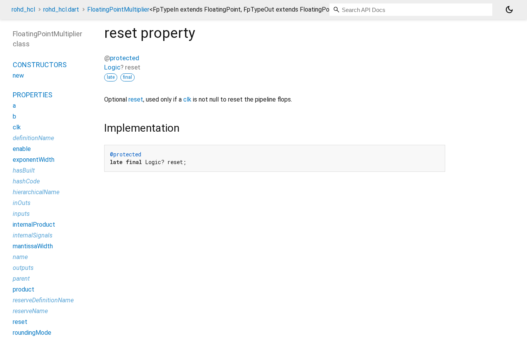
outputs (23, 267)
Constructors (40, 65)
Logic (112, 67)
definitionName (33, 138)
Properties (32, 95)
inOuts (21, 203)
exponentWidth (33, 159)
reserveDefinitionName (43, 300)
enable (22, 149)
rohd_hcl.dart (61, 9)
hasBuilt (24, 170)
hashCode (26, 181)
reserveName (30, 311)
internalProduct (34, 224)
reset (135, 99)
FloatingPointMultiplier (213, 9)
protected (124, 58)
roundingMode (32, 332)
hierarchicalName (36, 192)
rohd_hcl (23, 9)
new (18, 75)
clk (187, 99)
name (20, 257)
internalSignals (32, 235)
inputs (21, 213)
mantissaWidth (33, 246)
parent (21, 278)
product (23, 289)
